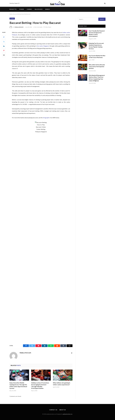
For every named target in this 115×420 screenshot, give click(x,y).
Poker (21, 9)
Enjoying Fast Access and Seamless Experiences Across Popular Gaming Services (96, 46)
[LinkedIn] (4, 46)
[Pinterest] (4, 50)
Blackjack (39, 9)
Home (11, 14)
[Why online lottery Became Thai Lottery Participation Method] (82, 67)
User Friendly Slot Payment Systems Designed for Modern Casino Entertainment (97, 33)
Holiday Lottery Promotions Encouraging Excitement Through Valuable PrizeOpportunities (40, 385)
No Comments (38, 27)
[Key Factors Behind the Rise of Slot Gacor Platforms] (82, 58)
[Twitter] (4, 42)
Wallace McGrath (19, 27)
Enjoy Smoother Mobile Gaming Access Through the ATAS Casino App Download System (18, 385)
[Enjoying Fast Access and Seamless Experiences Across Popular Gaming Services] (82, 45)
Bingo (47, 9)
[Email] (4, 55)
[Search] (104, 3)
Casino (29, 9)
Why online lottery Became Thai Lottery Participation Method (97, 66)
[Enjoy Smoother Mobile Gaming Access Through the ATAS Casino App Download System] (19, 375)
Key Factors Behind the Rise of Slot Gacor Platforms (97, 56)
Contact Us (53, 409)
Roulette (13, 9)
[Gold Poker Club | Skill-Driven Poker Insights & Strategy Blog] (57, 3)
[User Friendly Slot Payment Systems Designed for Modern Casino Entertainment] (82, 33)
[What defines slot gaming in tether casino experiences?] (62, 375)
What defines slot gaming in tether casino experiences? (61, 383)
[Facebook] (4, 37)
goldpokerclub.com (67, 414)
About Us (62, 409)
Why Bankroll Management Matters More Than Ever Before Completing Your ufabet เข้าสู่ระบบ (97, 78)
